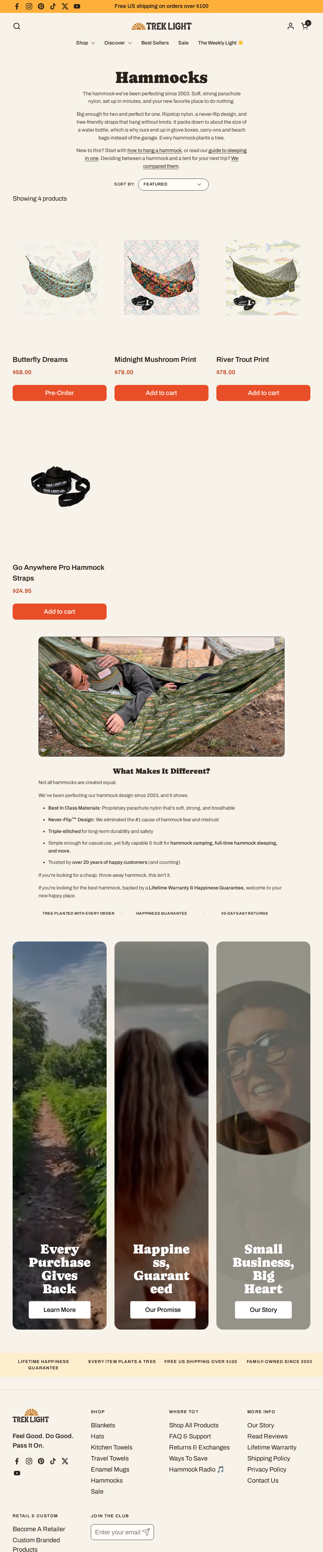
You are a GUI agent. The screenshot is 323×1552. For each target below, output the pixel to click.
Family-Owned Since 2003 (279, 1361)
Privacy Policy (266, 1469)
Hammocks (107, 1480)
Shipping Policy (268, 1458)
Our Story (260, 1425)
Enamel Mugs (110, 1469)
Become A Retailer (39, 1528)
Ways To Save (188, 1458)
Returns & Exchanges (199, 1447)
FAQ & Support (190, 1436)
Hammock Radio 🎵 (197, 1469)
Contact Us (263, 1480)
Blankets (103, 1425)
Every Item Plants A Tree (122, 1361)
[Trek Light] (161, 26)
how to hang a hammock (154, 150)
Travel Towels (110, 1458)
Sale (97, 1491)
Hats (97, 1436)
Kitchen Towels (111, 1447)
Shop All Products (194, 1425)
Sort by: (124, 184)
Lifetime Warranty (272, 1447)
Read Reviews (267, 1436)
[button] (17, 26)
